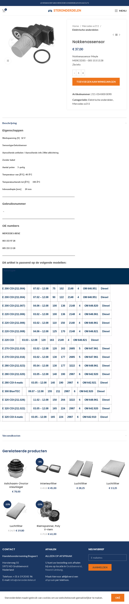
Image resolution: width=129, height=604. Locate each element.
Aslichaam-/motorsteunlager (16, 485)
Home (75, 26)
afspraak (50, 579)
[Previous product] (113, 35)
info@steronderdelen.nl (23, 579)
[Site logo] (64, 10)
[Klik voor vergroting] (8, 61)
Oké (117, 597)
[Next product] (119, 35)
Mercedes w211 (90, 26)
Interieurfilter (48, 483)
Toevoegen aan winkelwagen (96, 81)
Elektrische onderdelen (85, 29)
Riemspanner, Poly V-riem (48, 527)
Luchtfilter (80, 483)
